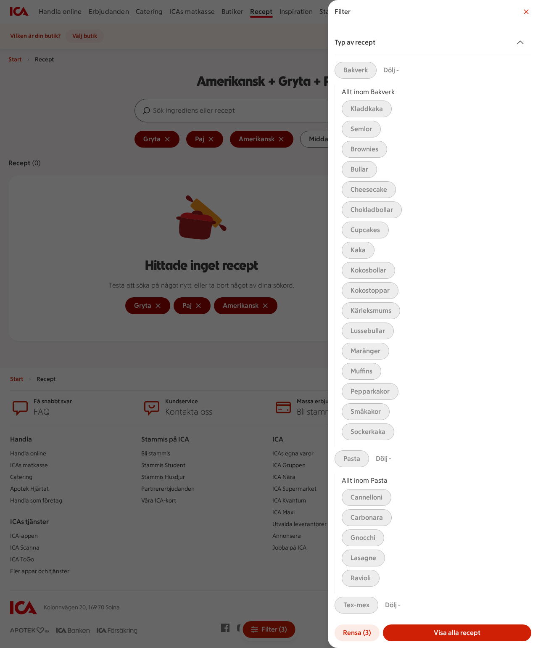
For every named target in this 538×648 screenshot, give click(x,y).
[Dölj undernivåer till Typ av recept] (522, 42)
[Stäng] (526, 11)
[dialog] (433, 324)
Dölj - (391, 70)
